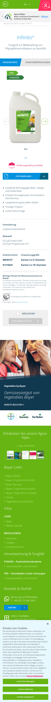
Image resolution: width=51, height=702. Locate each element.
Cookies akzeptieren (25, 697)
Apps (9, 521)
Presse (9, 497)
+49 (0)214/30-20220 (24, 619)
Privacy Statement (35, 676)
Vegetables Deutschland (19, 501)
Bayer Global (13, 475)
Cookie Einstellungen (25, 681)
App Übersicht (27, 445)
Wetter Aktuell (14, 525)
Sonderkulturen (15, 546)
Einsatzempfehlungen (38, 62)
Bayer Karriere (14, 484)
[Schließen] (2, 16)
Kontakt (12, 607)
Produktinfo (10, 62)
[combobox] (25, 176)
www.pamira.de (22, 302)
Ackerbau (11, 538)
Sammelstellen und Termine (21, 566)
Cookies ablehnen (25, 689)
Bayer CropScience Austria (20, 488)
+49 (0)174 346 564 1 (24, 600)
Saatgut (10, 542)
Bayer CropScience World (20, 480)
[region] (25, 661)
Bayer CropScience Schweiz (21, 493)
